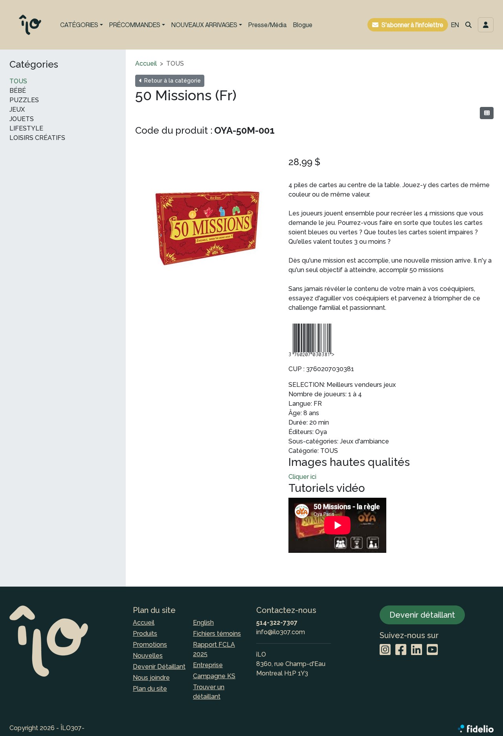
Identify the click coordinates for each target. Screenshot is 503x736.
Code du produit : (174, 130)
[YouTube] (432, 650)
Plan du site (150, 688)
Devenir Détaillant (159, 666)
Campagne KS (214, 676)
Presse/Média (267, 25)
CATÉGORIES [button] (79, 25)
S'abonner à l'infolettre (412, 25)
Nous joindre (151, 677)
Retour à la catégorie (172, 80)
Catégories (33, 64)
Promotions (150, 644)
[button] (468, 24)
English (203, 622)
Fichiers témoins (217, 633)
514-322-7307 (276, 622)
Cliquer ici (302, 476)
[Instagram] (385, 650)
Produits (145, 633)
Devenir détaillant (422, 615)
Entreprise (208, 665)
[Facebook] (400, 650)
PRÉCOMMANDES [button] (134, 25)
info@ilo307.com (280, 632)
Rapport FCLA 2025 (214, 649)
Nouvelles (148, 655)
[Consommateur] (487, 113)
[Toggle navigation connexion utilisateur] (486, 24)
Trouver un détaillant (208, 691)
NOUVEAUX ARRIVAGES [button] (204, 25)
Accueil (146, 63)
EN (455, 25)
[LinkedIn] (416, 650)
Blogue (302, 25)
